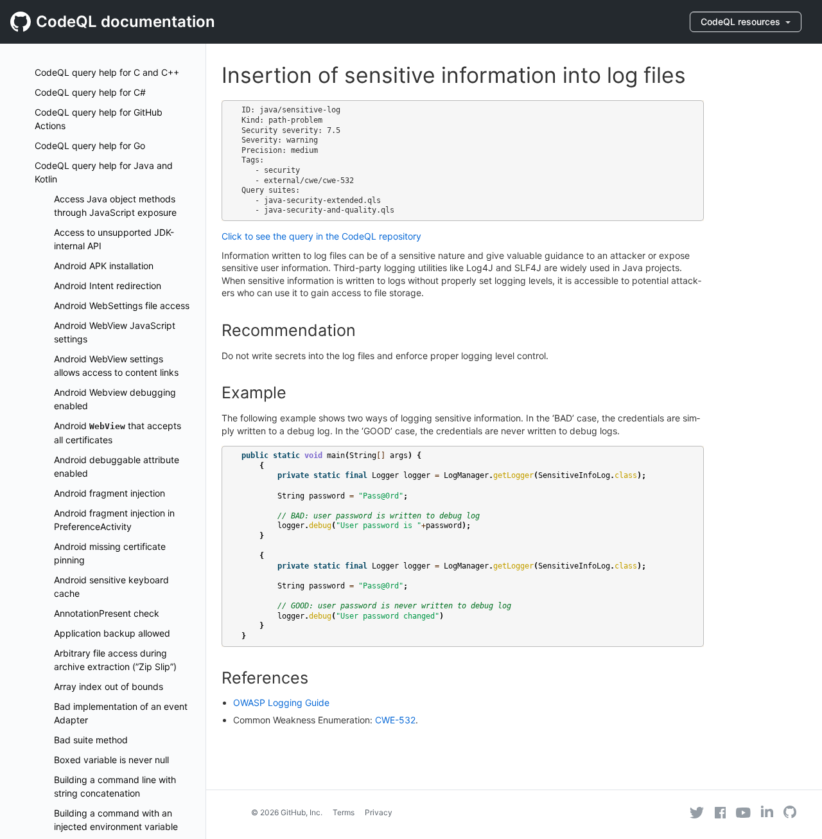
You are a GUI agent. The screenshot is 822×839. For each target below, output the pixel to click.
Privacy (378, 812)
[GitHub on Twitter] (697, 812)
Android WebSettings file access (121, 305)
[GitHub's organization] (789, 813)
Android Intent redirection (107, 285)
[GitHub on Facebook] (720, 812)
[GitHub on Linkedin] (767, 811)
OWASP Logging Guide (281, 702)
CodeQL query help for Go (90, 145)
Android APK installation (103, 265)
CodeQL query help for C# (90, 92)
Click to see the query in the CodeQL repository (321, 236)
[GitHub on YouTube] (743, 813)
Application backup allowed (112, 633)
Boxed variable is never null (111, 759)
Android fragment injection (109, 493)
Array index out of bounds (108, 686)
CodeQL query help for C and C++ (107, 72)
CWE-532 (395, 719)
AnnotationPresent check (106, 613)
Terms (343, 812)
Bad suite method (91, 739)
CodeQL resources (742, 21)
